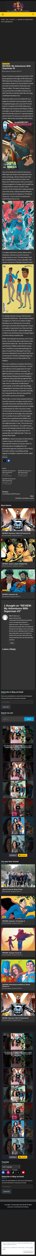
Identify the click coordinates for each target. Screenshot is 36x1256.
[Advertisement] (18, 42)
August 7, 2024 (16, 71)
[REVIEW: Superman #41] (18, 580)
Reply (12, 643)
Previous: (11, 493)
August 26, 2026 (17, 566)
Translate (14, 1170)
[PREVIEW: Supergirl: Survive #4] (18, 939)
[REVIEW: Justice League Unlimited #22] (18, 550)
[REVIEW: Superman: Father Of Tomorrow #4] (18, 519)
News (4, 885)
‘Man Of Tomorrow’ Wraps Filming (12, 889)
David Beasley (7, 596)
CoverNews (16, 1207)
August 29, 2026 (16, 535)
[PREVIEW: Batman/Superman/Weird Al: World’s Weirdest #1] (18, 971)
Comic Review (6, 63)
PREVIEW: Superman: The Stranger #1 (13, 921)
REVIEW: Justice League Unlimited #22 (14, 564)
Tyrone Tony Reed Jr (8, 566)
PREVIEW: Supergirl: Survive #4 (11, 953)
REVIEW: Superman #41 (10, 594)
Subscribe (6, 707)
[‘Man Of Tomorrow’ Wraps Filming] (18, 875)
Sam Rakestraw (7, 71)
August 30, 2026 (15, 891)
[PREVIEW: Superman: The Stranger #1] (18, 907)
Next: (24, 497)
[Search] (33, 14)
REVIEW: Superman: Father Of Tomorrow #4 (16, 533)
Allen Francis (13, 616)
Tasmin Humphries (7, 535)
